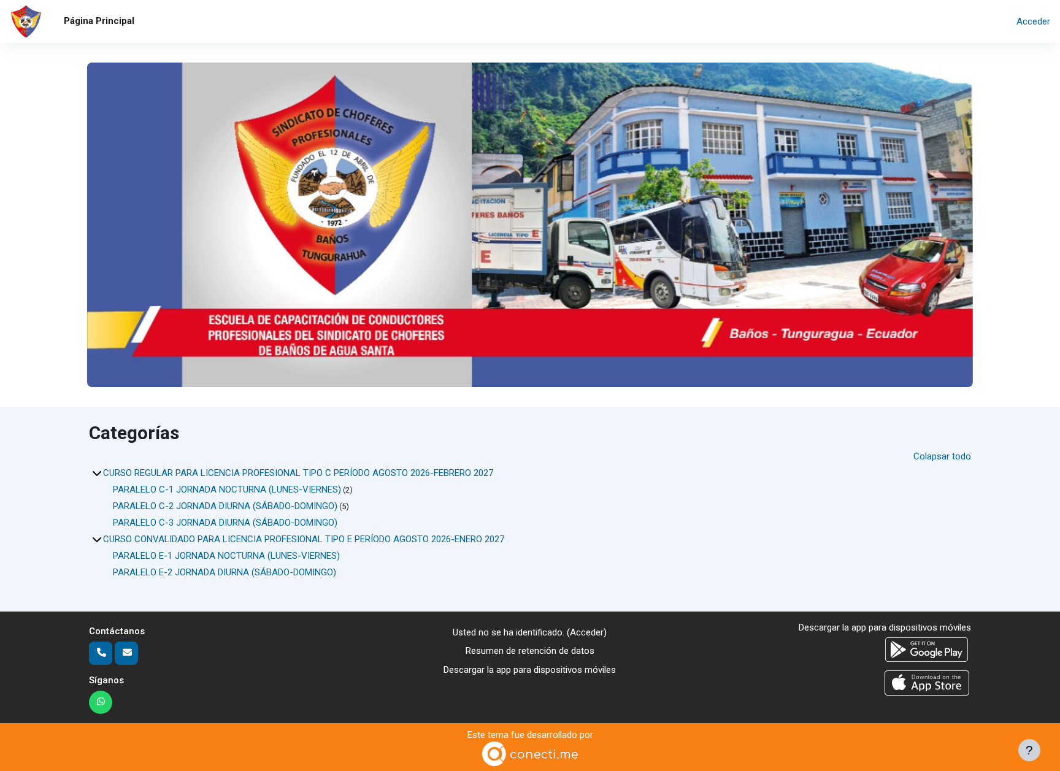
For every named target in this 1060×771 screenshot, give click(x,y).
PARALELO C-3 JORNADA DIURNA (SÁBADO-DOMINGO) (225, 522)
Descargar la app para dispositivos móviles (530, 669)
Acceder (1033, 21)
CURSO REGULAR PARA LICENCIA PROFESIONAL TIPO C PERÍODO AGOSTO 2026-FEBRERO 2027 (298, 472)
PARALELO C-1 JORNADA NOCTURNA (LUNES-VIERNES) (227, 489)
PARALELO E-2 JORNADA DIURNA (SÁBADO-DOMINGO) (224, 572)
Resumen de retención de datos (530, 650)
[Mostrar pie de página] (1029, 750)
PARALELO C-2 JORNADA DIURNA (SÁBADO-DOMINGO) (225, 506)
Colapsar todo (942, 456)
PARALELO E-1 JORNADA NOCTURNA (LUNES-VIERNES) (226, 555)
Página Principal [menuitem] (99, 20)
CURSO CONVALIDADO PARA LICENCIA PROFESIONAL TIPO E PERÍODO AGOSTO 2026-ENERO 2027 (303, 539)
